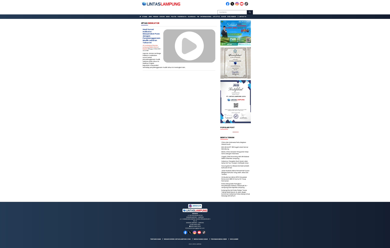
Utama (144, 17)
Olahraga (192, 17)
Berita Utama (154, 47)
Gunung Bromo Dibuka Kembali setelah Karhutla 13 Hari (235, 167)
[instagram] (237, 5)
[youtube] (242, 5)
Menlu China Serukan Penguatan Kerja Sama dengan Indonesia (234, 153)
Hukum (162, 17)
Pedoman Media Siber (219, 239)
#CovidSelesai (147, 45)
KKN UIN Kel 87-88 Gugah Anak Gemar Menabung (234, 148)
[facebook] (228, 5)
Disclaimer (234, 239)
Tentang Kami (155, 239)
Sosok (223, 17)
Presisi (155, 17)
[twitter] (233, 5)
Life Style (216, 17)
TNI (198, 17)
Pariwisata (182, 17)
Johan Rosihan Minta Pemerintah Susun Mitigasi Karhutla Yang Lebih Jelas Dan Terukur (235, 172)
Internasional (206, 17)
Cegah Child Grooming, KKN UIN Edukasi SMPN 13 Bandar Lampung (235, 157)
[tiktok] (247, 5)
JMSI (150, 17)
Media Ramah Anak (201, 239)
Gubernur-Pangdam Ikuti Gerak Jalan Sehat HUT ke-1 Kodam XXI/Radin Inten (235, 162)
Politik (173, 17)
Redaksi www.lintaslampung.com (177, 239)
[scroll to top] (376, 245)
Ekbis (168, 17)
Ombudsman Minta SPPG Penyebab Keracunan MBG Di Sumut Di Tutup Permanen (234, 179)
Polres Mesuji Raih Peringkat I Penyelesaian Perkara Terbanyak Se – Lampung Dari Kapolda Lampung (234, 185)
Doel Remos (231, 17)
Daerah (145, 49)
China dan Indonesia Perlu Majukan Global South (233, 143)
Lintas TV (242, 17)
